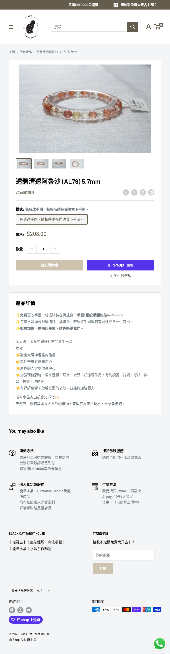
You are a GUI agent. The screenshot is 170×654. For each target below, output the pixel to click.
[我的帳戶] (148, 26)
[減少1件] (31, 248)
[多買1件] (55, 248)
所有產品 (25, 52)
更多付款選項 (120, 275)
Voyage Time (25, 192)
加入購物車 (49, 265)
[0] (157, 26)
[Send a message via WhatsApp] (160, 644)
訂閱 (102, 568)
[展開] (11, 27)
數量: (20, 249)
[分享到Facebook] (126, 192)
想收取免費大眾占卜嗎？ (139, 5)
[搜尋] (132, 27)
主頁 (12, 52)
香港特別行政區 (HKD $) (27, 591)
